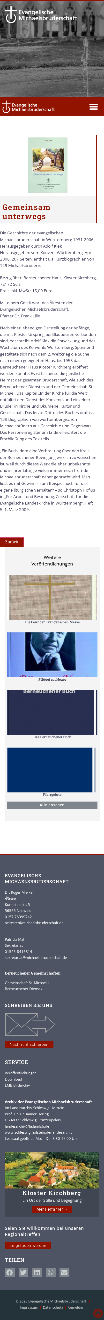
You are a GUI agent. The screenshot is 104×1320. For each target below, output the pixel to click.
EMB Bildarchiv (17, 1085)
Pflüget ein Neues (52, 679)
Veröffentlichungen (21, 1072)
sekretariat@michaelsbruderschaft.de (36, 957)
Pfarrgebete (52, 794)
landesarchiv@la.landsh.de (27, 1126)
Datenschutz (53, 1307)
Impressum (29, 1307)
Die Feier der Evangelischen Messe (52, 622)
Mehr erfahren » (52, 1209)
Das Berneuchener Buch (52, 737)
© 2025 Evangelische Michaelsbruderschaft (51, 1301)
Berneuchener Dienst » (24, 988)
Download (13, 1079)
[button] (94, 107)
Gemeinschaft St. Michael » (27, 982)
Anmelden (76, 1307)
